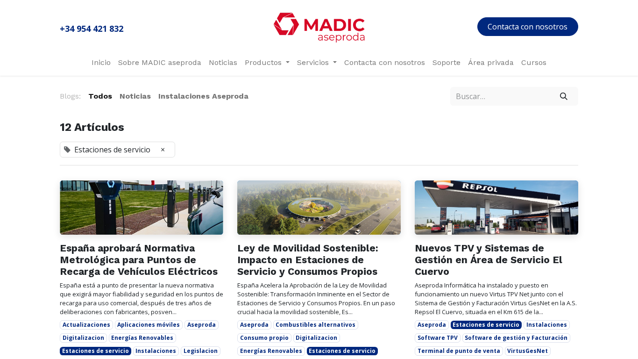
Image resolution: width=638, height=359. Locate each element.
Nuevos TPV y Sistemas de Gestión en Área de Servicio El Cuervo (488, 259)
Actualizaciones (86, 325)
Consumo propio (264, 338)
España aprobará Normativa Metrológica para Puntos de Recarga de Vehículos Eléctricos (139, 259)
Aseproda (201, 325)
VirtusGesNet (527, 351)
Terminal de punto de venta (459, 351)
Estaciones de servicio (95, 351)
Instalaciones (155, 351)
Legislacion (201, 351)
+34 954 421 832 (91, 28)
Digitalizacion (83, 338)
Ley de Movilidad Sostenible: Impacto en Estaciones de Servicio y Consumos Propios (307, 259)
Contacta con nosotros (527, 27)
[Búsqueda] (564, 96)
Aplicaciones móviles (148, 325)
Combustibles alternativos (315, 325)
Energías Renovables (142, 338)
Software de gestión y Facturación (516, 338)
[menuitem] (101, 62)
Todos (100, 96)
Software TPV (438, 338)
